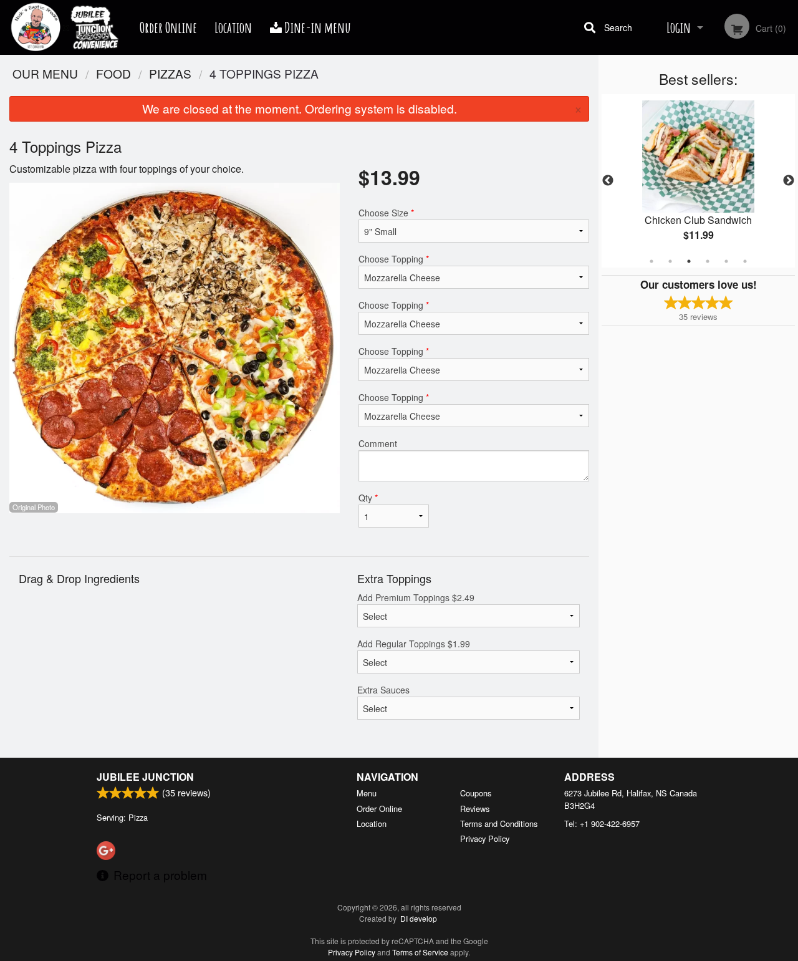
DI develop (418, 918)
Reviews (474, 808)
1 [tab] (651, 261)
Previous (608, 181)
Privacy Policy (484, 838)
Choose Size (386, 212)
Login (678, 27)
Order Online (168, 27)
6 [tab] (745, 261)
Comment (377, 443)
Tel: (602, 823)
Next (788, 181)
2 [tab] (670, 261)
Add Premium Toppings (415, 597)
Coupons (475, 793)
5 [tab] (726, 261)
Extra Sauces (383, 689)
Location (233, 27)
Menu (367, 793)
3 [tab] (689, 261)
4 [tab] (707, 261)
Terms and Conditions (498, 823)
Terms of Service (420, 952)
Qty (368, 497)
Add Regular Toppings (413, 643)
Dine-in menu (316, 27)
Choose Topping (393, 259)
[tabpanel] (698, 180)
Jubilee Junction (145, 777)
